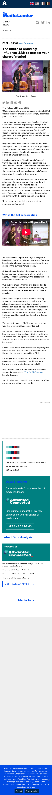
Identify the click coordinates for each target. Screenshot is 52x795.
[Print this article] (19, 102)
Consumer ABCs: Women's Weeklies (16, 570)
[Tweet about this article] (3, 102)
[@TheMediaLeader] (43, 22)
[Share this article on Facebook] (11, 102)
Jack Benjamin (26, 43)
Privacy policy (32, 791)
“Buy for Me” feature (33, 372)
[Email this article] (15, 102)
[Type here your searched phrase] (37, 22)
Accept (19, 791)
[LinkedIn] (48, 22)
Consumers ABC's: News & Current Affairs (19, 574)
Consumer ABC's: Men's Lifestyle (15, 578)
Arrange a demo (20, 526)
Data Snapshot (16, 481)
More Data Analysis (17, 584)
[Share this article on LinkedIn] (7, 102)
